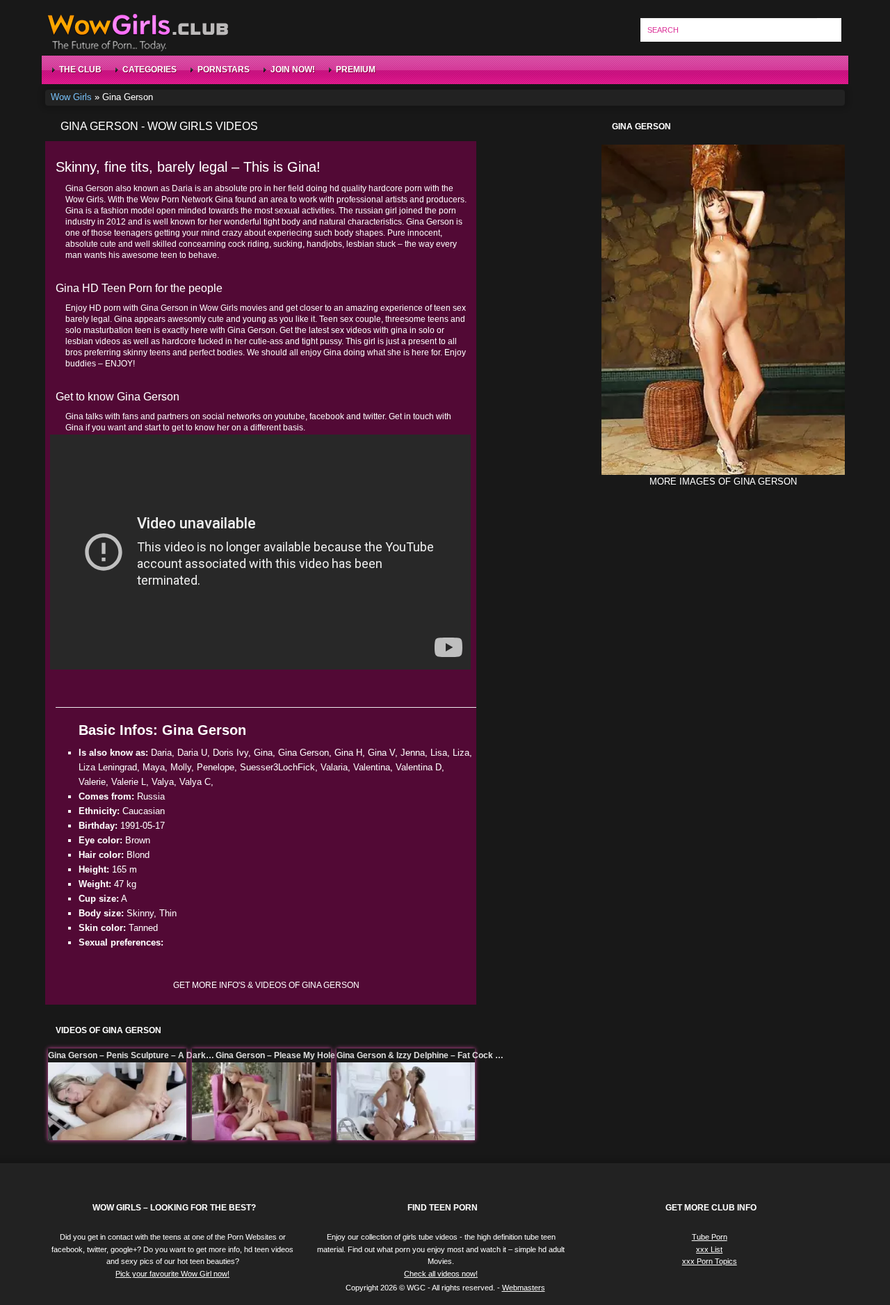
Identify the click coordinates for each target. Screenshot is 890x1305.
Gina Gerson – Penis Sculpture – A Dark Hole (131, 1055)
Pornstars (223, 69)
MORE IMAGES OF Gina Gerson (723, 481)
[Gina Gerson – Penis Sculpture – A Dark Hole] (117, 1101)
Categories (149, 69)
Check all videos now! (441, 1274)
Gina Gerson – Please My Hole (275, 1055)
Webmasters (523, 1287)
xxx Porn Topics (709, 1261)
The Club (80, 69)
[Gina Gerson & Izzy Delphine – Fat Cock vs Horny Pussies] (406, 1101)
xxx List (709, 1249)
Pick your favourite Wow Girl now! (172, 1274)
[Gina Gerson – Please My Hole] (261, 1101)
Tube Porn (709, 1237)
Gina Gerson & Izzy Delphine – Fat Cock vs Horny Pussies (420, 1055)
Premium (355, 69)
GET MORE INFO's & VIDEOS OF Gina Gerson (266, 985)
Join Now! (292, 69)
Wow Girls (71, 97)
